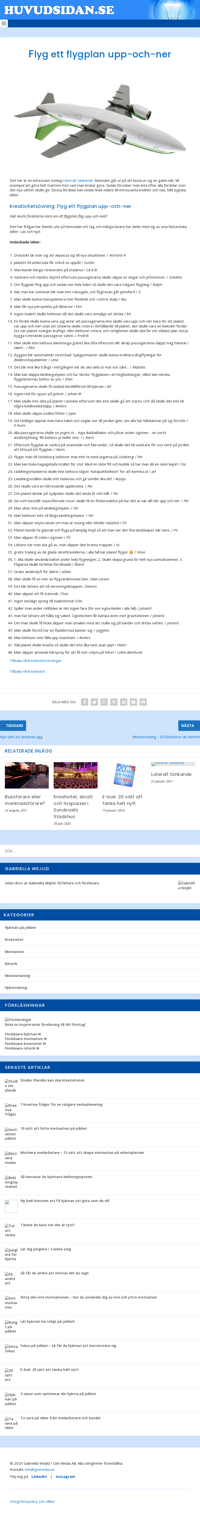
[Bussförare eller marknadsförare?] (27, 775)
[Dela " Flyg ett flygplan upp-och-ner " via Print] (143, 702)
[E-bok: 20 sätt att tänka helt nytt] (124, 775)
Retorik (11, 963)
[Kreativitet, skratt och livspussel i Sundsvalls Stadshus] (76, 775)
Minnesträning (17, 975)
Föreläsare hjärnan (21, 1034)
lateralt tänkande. (79, 180)
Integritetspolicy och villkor (32, 1501)
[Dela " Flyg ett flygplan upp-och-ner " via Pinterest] (114, 702)
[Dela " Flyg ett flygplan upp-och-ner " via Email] (133, 702)
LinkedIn (39, 1476)
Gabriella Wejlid (42, 883)
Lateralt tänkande (171, 774)
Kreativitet (14, 939)
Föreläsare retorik (20, 1048)
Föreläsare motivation (24, 1038)
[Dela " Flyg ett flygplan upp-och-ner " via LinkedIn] (124, 702)
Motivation (14, 951)
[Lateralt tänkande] (173, 764)
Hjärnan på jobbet (20, 927)
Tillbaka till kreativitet (27, 671)
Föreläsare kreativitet (24, 1043)
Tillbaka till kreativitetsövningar (35, 660)
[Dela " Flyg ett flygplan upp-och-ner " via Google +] (104, 702)
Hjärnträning (16, 987)
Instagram (65, 1476)
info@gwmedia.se (40, 1469)
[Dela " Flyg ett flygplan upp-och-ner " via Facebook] (85, 702)
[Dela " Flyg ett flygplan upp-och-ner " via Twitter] (94, 702)
